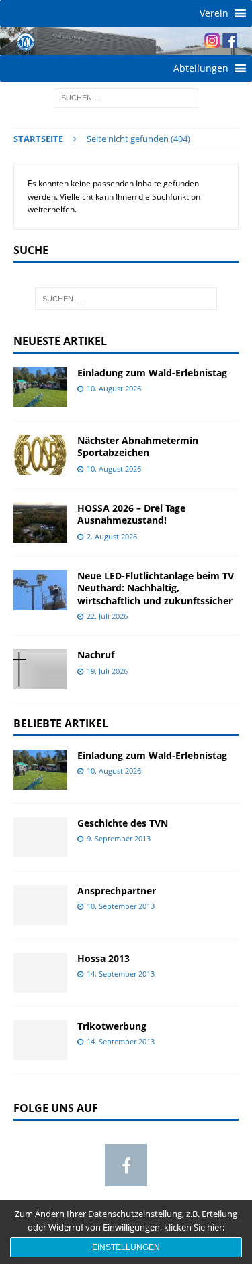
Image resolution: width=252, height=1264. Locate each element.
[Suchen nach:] (126, 96)
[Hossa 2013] (40, 973)
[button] (214, 13)
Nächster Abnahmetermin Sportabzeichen (137, 446)
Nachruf (95, 654)
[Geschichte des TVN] (40, 837)
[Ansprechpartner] (40, 905)
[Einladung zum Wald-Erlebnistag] (40, 387)
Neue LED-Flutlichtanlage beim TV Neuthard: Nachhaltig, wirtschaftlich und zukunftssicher (155, 587)
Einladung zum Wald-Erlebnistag (152, 372)
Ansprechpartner (116, 890)
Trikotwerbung (111, 1026)
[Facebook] (126, 1165)
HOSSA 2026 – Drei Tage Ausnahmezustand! (131, 514)
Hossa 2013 (103, 958)
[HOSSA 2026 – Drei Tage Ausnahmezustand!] (40, 522)
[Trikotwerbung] (40, 1040)
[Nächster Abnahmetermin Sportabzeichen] (40, 455)
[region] (126, 41)
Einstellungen (126, 1247)
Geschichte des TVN (122, 823)
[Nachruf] (40, 669)
